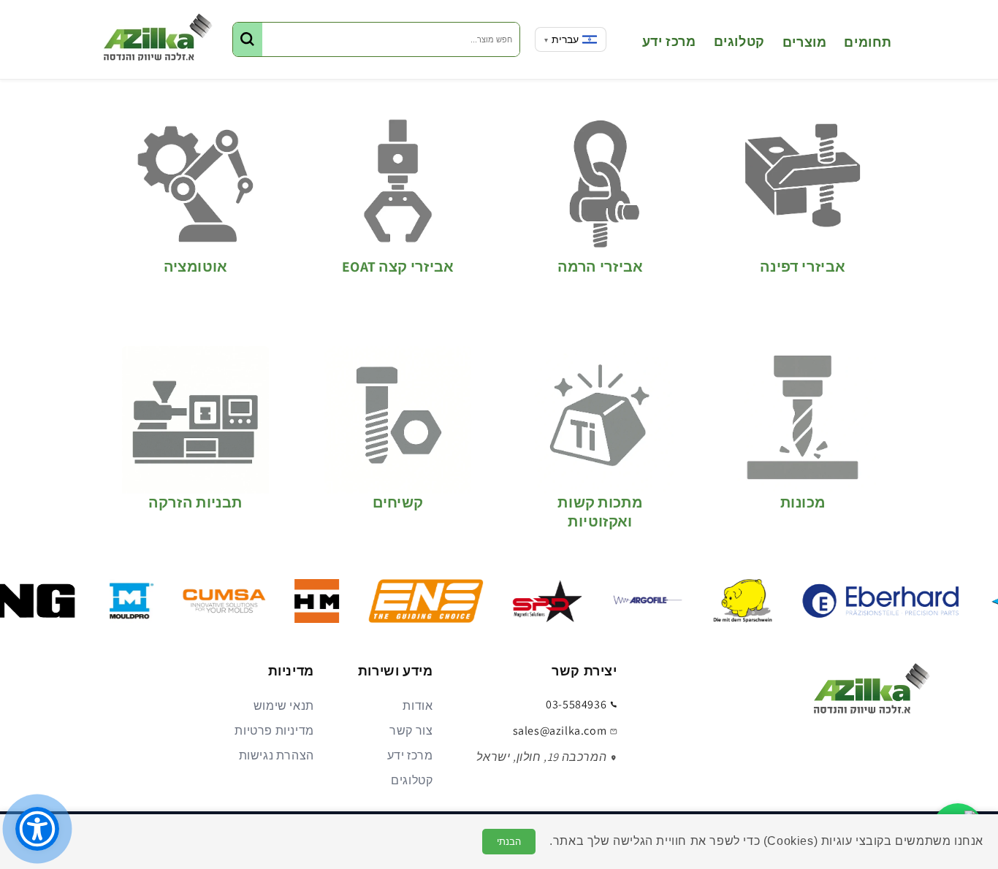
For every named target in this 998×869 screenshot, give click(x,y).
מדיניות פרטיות (274, 730)
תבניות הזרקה (195, 503)
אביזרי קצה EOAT (398, 267)
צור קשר (411, 730)
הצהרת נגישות (276, 755)
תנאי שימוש (284, 705)
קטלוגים (412, 780)
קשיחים (398, 503)
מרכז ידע (410, 755)
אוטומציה (196, 267)
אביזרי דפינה (802, 267)
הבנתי (509, 841)
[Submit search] (247, 39)
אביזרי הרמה (600, 267)
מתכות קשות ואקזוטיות (599, 512)
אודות (418, 705)
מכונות (803, 503)
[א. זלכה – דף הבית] (871, 693)
